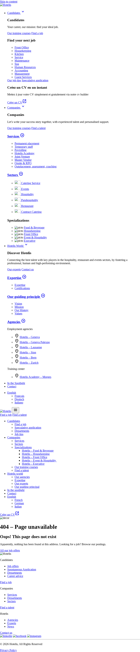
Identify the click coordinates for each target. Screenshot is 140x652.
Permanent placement (27, 143)
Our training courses (19, 33)
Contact (11, 386)
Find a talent (38, 128)
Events (25, 189)
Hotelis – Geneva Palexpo (35, 342)
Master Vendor (23, 159)
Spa (17, 63)
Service (19, 57)
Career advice (15, 576)
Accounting (21, 70)
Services (15, 136)
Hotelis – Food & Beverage (38, 450)
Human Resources (25, 67)
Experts (11, 623)
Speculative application (35, 80)
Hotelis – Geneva (30, 337)
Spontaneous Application (21, 569)
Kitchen (19, 54)
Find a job (37, 33)
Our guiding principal (27, 486)
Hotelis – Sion (28, 352)
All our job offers (10, 550)
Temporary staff (24, 146)
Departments (22, 430)
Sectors (15, 175)
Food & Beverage (34, 227)
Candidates (16, 12)
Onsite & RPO (23, 163)
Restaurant (27, 206)
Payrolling (20, 150)
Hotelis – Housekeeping (36, 453)
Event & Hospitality (35, 237)
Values (18, 313)
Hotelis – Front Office (34, 457)
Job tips (19, 434)
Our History (21, 310)
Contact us (28, 269)
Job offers (13, 566)
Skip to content (8, 1)
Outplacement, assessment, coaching (36, 166)
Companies (16, 107)
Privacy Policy (8, 650)
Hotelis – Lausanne (31, 347)
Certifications (22, 288)
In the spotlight (15, 490)
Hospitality (27, 194)
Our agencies (22, 476)
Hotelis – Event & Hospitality (39, 460)
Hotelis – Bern (28, 357)
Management (22, 73)
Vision (18, 303)
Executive (29, 240)
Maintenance (22, 60)
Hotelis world (15, 473)
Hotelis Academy (24, 153)
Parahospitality (29, 200)
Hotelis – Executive (33, 463)
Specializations (23, 447)
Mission (19, 306)
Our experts (14, 269)
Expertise (16, 278)
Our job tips (14, 80)
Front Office (22, 47)
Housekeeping (23, 50)
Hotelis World (17, 245)
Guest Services (23, 77)
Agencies (16, 322)
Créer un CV (17, 102)
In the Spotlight (16, 383)
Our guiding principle (26, 297)
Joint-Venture (22, 156)
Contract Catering (31, 211)
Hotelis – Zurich (29, 362)
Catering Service (30, 183)
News (10, 626)
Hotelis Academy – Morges (35, 376)
